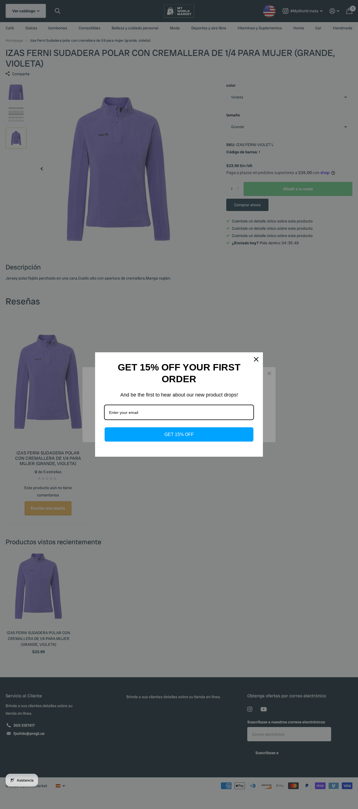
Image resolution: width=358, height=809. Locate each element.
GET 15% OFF (179, 434)
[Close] (256, 359)
